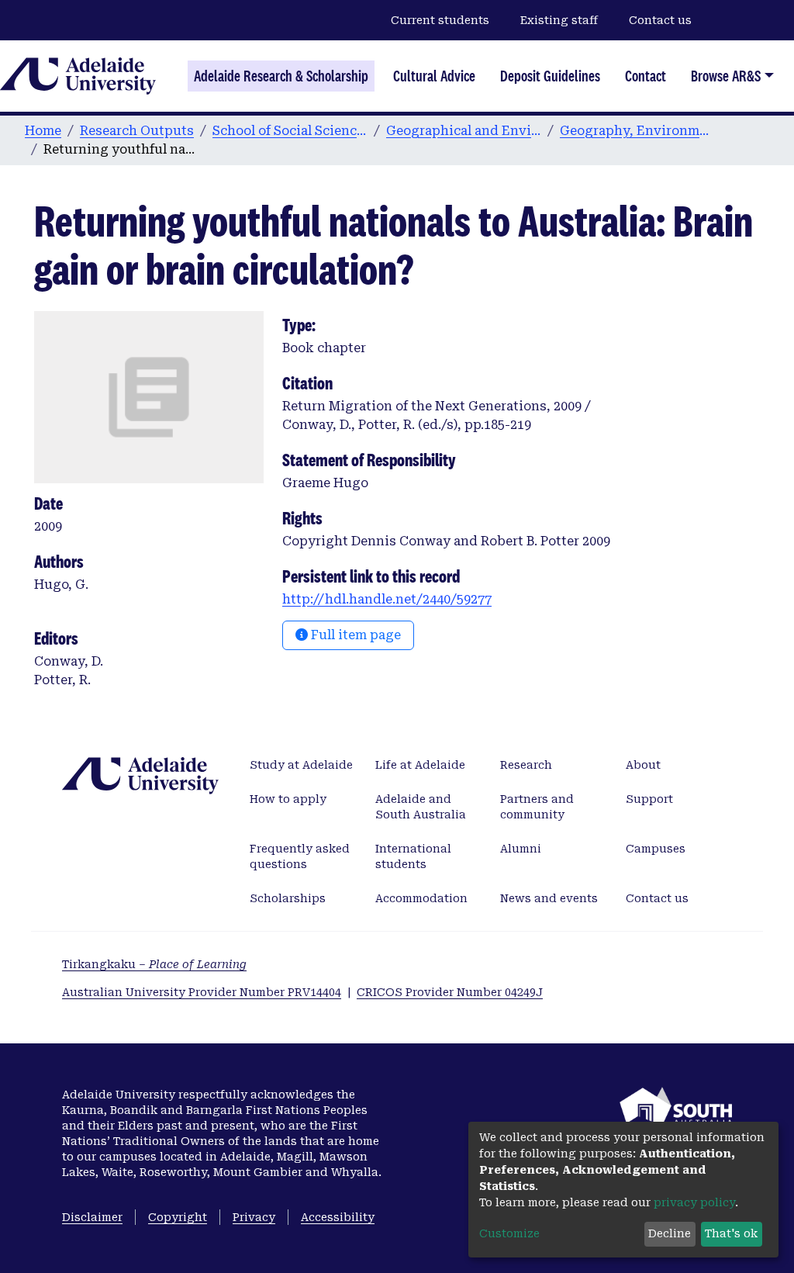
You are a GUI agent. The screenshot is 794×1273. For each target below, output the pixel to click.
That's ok (731, 1233)
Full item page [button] (354, 635)
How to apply (288, 799)
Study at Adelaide (301, 765)
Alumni (520, 848)
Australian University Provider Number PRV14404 (201, 992)
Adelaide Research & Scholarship (281, 76)
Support (649, 799)
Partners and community (537, 807)
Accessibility (338, 1217)
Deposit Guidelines (550, 76)
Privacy (254, 1217)
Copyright (177, 1217)
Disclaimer (92, 1217)
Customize (509, 1233)
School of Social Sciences (290, 130)
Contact (645, 76)
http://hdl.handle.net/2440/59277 (387, 599)
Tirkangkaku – (154, 964)
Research (526, 765)
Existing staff (559, 20)
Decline (669, 1233)
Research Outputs (137, 130)
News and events (549, 898)
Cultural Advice (434, 76)
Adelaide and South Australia (420, 807)
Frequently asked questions (300, 856)
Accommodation (421, 898)
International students (413, 856)
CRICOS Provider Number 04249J (450, 992)
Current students (440, 20)
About (643, 765)
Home (43, 130)
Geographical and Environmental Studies (463, 130)
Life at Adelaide (420, 765)
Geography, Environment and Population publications (637, 130)
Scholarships (288, 898)
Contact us (660, 20)
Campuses (655, 848)
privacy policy (694, 1202)
